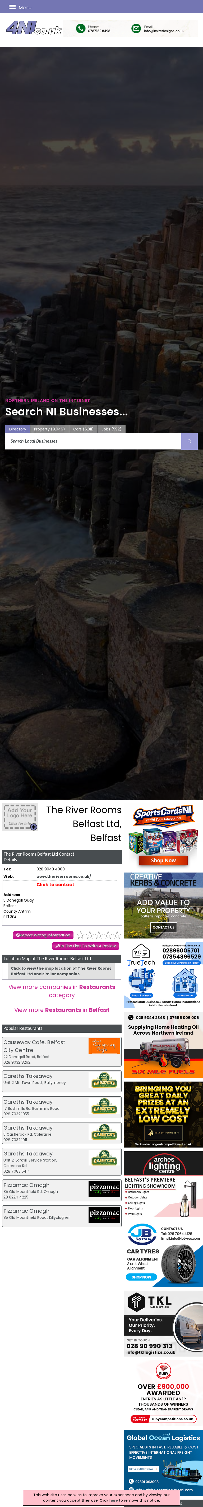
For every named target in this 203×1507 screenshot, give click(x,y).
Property (49, 429)
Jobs (112, 429)
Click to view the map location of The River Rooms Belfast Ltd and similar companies (61, 971)
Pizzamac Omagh (26, 1185)
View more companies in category (61, 991)
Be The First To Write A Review (87, 946)
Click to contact (55, 885)
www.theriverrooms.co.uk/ (63, 876)
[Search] (189, 441)
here (113, 1500)
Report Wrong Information (45, 935)
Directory (17, 429)
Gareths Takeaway (28, 1076)
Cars (83, 429)
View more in (61, 1010)
